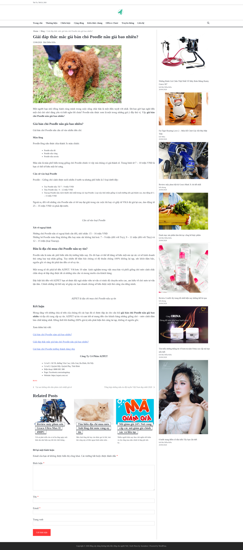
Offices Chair (112, 23)
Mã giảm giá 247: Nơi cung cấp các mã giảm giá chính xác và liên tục (135, 428)
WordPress (162, 546)
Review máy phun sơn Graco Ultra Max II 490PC (50, 428)
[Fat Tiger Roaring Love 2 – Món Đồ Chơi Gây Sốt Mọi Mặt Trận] (183, 109)
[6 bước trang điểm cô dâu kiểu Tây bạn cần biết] (183, 397)
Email (36, 508)
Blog (35, 380)
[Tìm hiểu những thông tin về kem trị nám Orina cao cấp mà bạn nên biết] (183, 325)
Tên (36, 496)
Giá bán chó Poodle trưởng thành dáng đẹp (54, 349)
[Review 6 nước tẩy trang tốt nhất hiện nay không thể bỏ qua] (183, 268)
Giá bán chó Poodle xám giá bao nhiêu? (52, 334)
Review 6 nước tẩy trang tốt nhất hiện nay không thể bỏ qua (183, 298)
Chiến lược (66, 23)
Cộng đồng (79, 23)
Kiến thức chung (94, 23)
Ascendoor (144, 546)
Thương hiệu (51, 23)
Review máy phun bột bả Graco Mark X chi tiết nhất (180, 184)
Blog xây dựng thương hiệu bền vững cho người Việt (109, 546)
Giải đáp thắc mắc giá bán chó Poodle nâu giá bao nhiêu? (61, 341)
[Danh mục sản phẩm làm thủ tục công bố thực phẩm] (183, 212)
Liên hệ (140, 23)
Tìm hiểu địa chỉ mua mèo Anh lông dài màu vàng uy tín (93, 428)
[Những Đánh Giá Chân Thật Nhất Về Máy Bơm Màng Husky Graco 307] (183, 53)
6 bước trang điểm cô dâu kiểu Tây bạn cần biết (178, 439)
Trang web (38, 519)
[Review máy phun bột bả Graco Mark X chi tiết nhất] (183, 161)
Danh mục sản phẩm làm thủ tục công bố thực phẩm (180, 235)
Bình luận (38, 463)
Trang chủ (37, 23)
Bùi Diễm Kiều (49, 42)
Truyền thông (128, 23)
